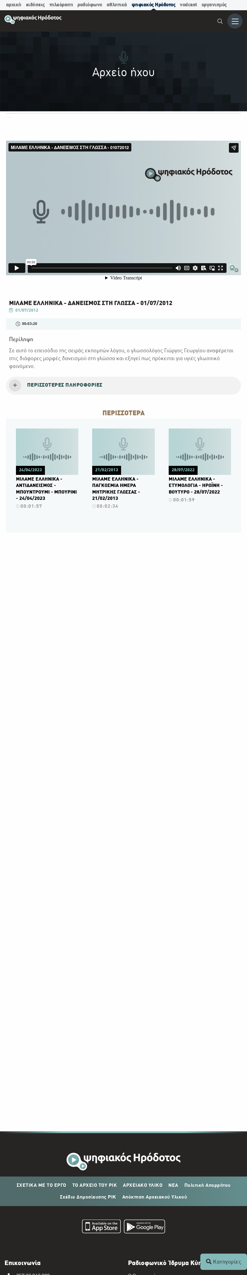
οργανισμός (214, 5)
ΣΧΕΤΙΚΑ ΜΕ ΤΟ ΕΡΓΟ (41, 1185)
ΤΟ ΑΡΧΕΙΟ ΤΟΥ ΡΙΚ (94, 1185)
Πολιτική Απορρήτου (207, 1185)
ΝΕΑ (173, 1185)
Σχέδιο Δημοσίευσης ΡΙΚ (88, 1197)
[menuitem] (220, 22)
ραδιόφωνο (89, 5)
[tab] (123, 386)
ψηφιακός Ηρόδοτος (154, 5)
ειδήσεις (35, 5)
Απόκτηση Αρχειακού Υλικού (154, 1197)
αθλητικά (117, 5)
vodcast (188, 5)
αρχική (13, 5)
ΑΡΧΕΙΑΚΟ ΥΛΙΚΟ (142, 1185)
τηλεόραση (61, 5)
